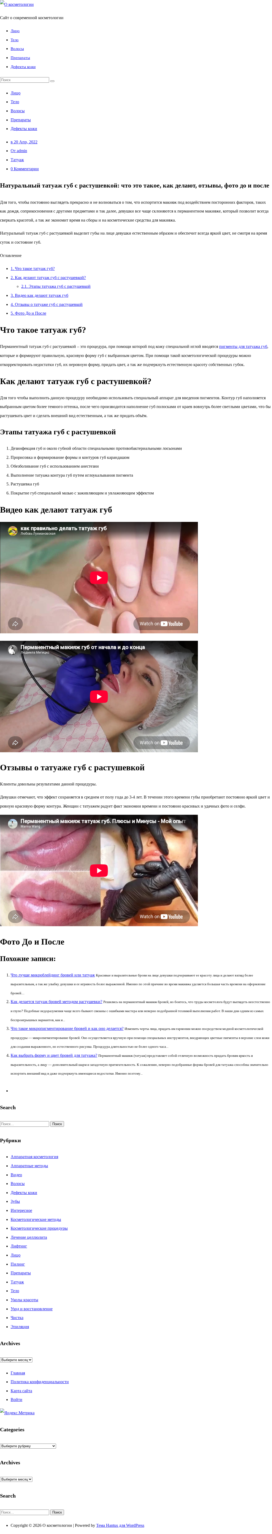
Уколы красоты (24, 1300)
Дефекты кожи (23, 67)
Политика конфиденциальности (40, 1381)
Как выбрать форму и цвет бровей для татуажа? (54, 1055)
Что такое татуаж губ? (33, 268)
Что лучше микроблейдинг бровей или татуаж (53, 975)
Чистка (17, 1317)
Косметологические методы (36, 1219)
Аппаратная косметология (34, 1156)
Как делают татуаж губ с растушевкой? (48, 277)
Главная (18, 1373)
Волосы (17, 49)
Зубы (15, 1201)
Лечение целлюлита (29, 1237)
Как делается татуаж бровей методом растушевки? (56, 1001)
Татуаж (17, 159)
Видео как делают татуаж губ (39, 295)
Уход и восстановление (32, 1309)
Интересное (21, 1210)
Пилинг (18, 1264)
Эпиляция (20, 1326)
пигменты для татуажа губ (243, 346)
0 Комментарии (25, 169)
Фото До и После (28, 313)
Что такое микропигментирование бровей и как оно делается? (67, 1028)
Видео (16, 1175)
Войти (16, 1399)
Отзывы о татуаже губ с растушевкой (47, 304)
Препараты (20, 58)
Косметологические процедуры (39, 1228)
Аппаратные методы (29, 1165)
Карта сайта (21, 1391)
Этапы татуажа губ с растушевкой (56, 286)
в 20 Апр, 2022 (24, 142)
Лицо (15, 31)
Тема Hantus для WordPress (120, 1525)
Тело (15, 40)
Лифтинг (19, 1246)
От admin (19, 150)
